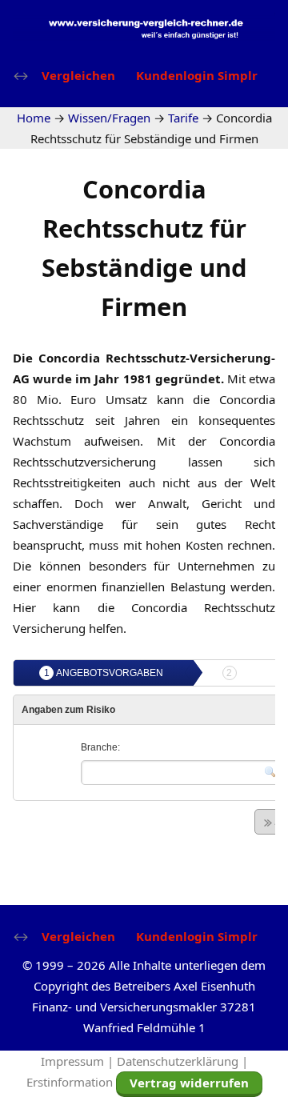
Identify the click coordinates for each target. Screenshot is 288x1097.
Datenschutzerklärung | (182, 1061)
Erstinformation (69, 1082)
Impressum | (79, 1061)
